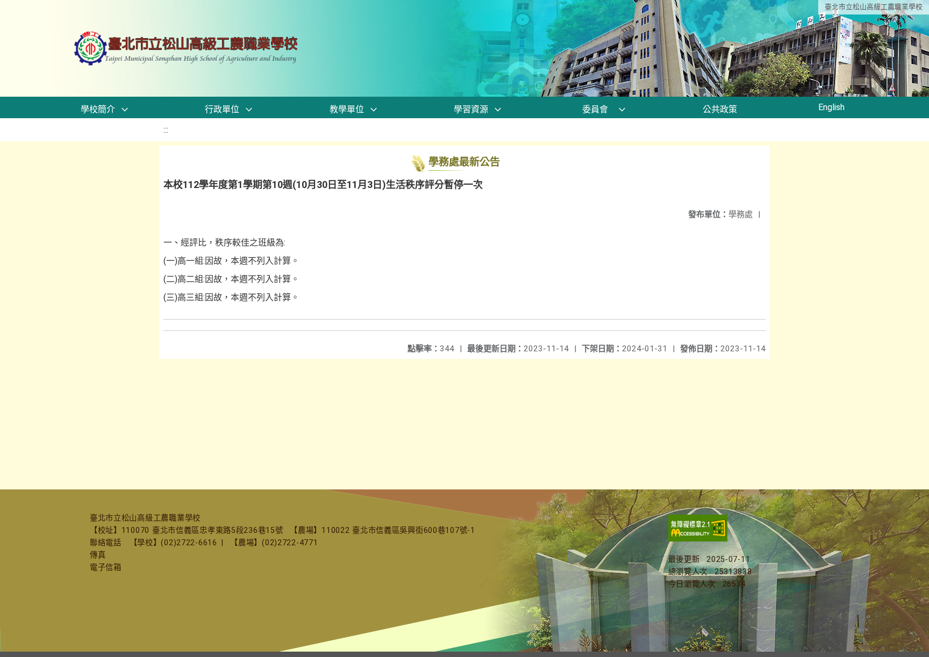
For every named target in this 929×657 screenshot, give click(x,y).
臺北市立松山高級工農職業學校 (874, 7)
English (831, 107)
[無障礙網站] (697, 539)
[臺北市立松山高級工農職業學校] (187, 48)
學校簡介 (98, 109)
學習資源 (471, 109)
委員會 (595, 109)
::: (165, 130)
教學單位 (347, 109)
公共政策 (720, 109)
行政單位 (222, 109)
